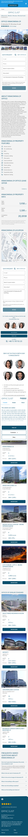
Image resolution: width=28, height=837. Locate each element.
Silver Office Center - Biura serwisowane (13, 525)
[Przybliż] (25, 234)
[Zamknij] (26, 4)
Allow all (14, 427)
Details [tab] (14, 402)
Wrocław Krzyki (21, 15)
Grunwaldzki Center (11, 690)
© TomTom (22, 260)
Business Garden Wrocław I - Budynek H (14, 729)
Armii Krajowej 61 (10, 485)
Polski (2, 9)
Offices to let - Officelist (6, 15)
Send (14, 88)
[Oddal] (25, 236)
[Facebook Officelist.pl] (2, 799)
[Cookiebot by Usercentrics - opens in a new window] (20, 398)
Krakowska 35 (8, 446)
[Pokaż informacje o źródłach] (25, 260)
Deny (14, 437)
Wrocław (15, 15)
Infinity (6, 652)
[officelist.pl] (7, 811)
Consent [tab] (5, 402)
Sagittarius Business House (13, 613)
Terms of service (5, 830)
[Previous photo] (2, 39)
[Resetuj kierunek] (25, 239)
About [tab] (23, 402)
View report (13, 5)
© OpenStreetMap (15, 260)
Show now (14, 462)
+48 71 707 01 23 (21, 54)
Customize (13, 432)
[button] (14, 247)
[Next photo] (26, 39)
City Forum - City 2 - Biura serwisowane (12, 565)
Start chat (14, 336)
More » (9, 84)
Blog (15, 830)
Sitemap (3, 832)
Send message (14, 332)
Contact (15, 832)
